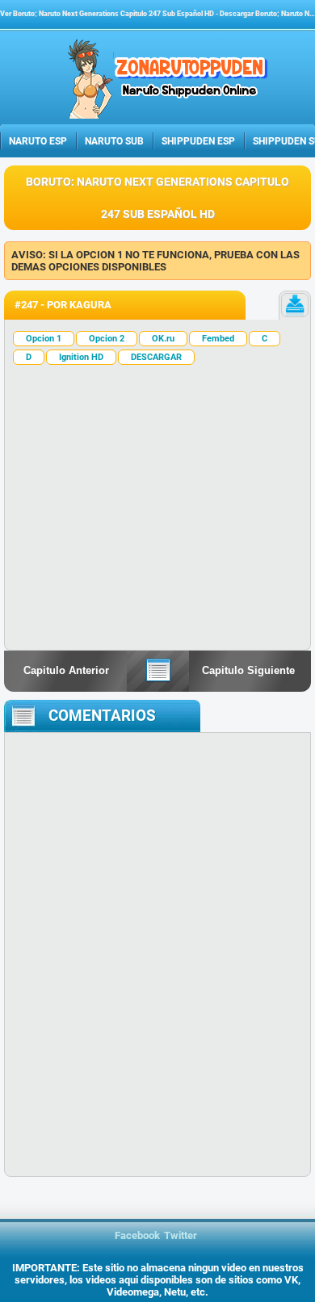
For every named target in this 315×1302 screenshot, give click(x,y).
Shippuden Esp (198, 141)
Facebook (137, 1235)
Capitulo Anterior (66, 670)
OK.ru (163, 338)
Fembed (218, 338)
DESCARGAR (156, 357)
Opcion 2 (106, 338)
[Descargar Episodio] (295, 305)
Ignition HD (81, 357)
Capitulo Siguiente (248, 670)
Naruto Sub (114, 141)
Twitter (180, 1235)
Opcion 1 (43, 338)
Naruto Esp (38, 141)
